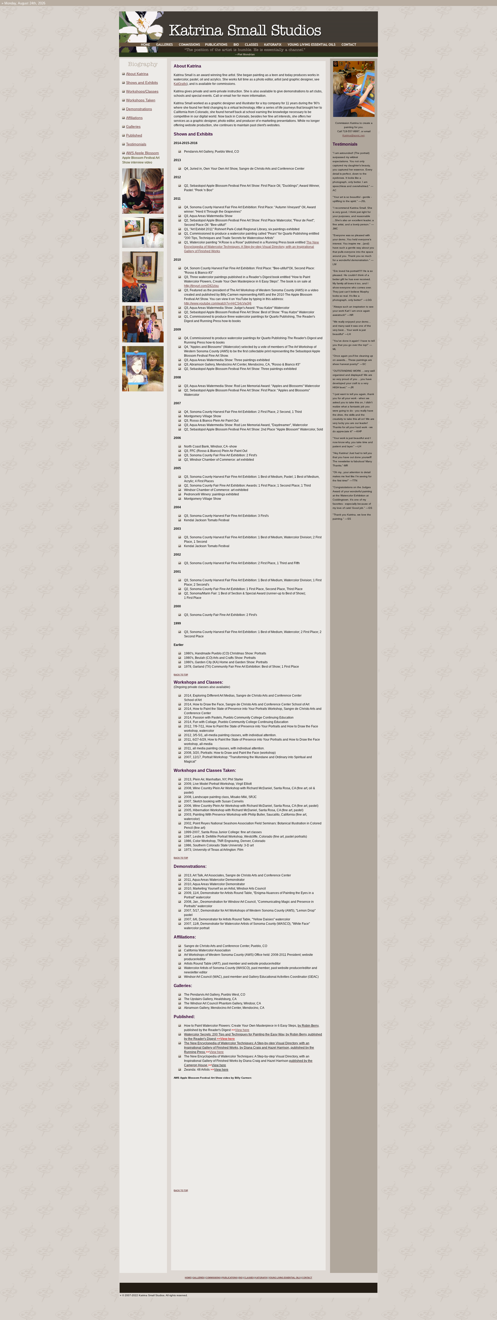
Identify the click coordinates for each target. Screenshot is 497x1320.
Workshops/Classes (142, 91)
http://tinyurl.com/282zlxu (201, 286)
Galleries (133, 126)
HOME (188, 1278)
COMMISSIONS (213, 1278)
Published (134, 135)
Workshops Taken (140, 100)
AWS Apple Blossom (142, 153)
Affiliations (134, 118)
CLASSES (249, 1278)
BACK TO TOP (181, 675)
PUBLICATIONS (229, 1278)
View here (242, 1030)
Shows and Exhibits (142, 82)
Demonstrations (139, 109)
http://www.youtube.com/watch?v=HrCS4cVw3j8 (217, 303)
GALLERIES (198, 1278)
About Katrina (137, 74)
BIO (241, 1278)
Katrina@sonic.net (353, 135)
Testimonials (136, 144)
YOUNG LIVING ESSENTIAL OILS (285, 1278)
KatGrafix (180, 84)
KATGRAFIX (261, 1278)
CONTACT (307, 1278)
